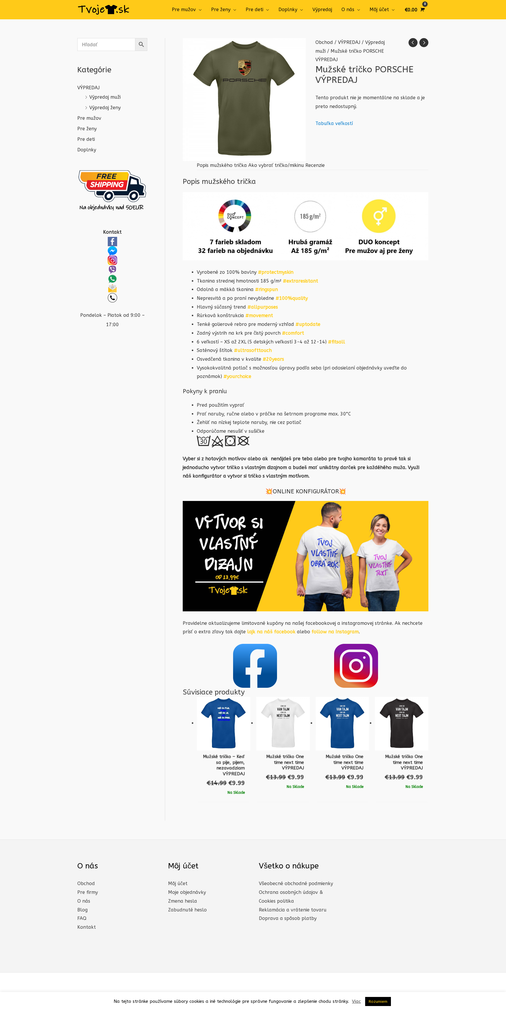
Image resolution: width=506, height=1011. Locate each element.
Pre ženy (220, 9)
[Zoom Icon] (244, 99)
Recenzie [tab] (315, 165)
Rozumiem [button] (378, 1001)
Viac (356, 1001)
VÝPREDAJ (88, 87)
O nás (347, 9)
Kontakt (86, 927)
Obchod (324, 42)
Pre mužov (184, 9)
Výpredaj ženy (105, 107)
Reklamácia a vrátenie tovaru (292, 910)
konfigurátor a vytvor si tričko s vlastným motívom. (251, 476)
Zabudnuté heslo (187, 910)
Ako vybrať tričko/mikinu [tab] (276, 165)
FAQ (81, 918)
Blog (82, 910)
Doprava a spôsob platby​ (288, 918)
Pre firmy (87, 892)
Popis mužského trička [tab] (222, 165)
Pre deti (254, 9)
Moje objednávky (187, 892)
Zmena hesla (182, 901)
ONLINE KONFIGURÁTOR (306, 491)
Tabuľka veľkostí (334, 123)
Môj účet (379, 9)
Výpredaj (322, 9)
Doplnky (287, 9)
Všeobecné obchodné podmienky (296, 883)
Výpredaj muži (105, 97)
